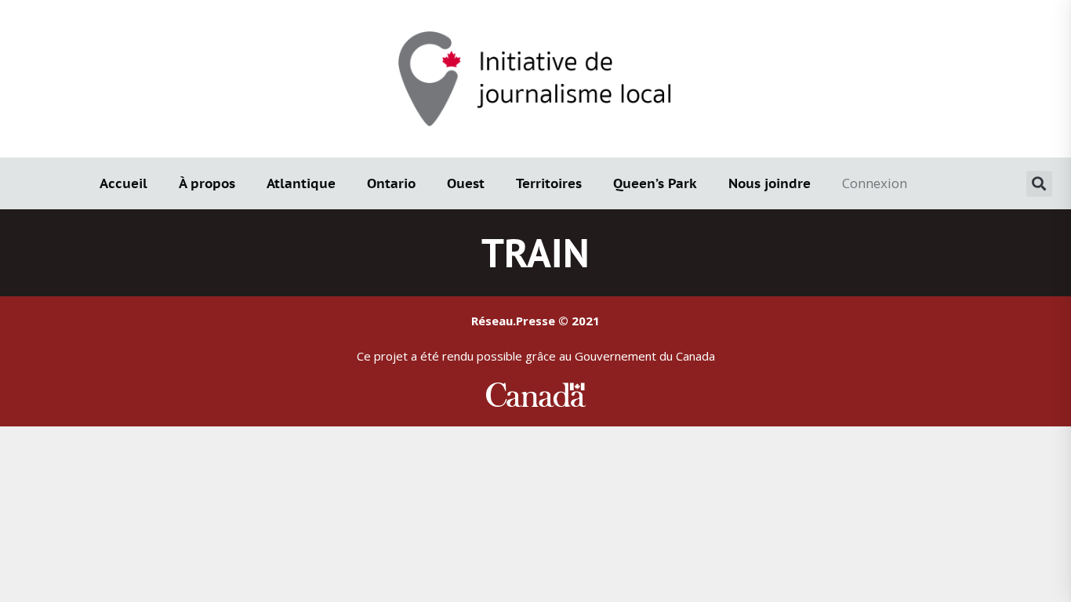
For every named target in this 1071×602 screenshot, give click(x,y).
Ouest (466, 183)
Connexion (874, 183)
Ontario (391, 183)
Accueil (123, 183)
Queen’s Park (655, 183)
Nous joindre (769, 183)
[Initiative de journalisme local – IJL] (535, 77)
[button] (1039, 184)
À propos (207, 183)
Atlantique (301, 183)
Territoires (549, 183)
